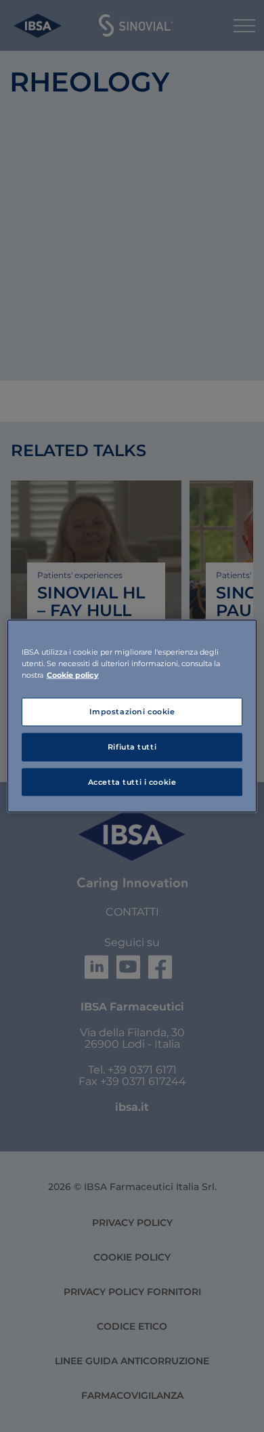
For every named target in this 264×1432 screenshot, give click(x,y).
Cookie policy (73, 674)
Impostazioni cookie (132, 711)
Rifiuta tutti (132, 746)
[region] (132, 716)
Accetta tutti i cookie (132, 781)
